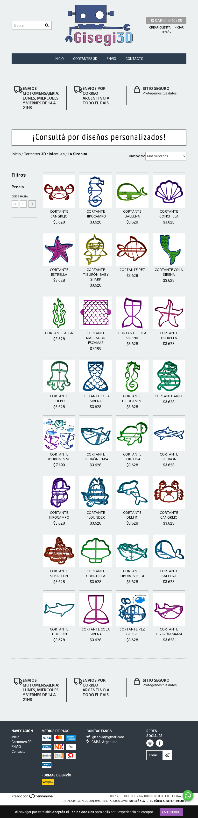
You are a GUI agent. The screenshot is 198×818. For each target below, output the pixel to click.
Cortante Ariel (169, 396)
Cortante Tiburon (169, 456)
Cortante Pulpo (59, 398)
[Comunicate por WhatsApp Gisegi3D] (188, 795)
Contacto (134, 59)
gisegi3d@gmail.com (108, 737)
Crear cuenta (159, 27)
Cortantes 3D (85, 59)
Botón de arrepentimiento (168, 801)
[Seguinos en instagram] (150, 743)
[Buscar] (47, 25)
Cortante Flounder (95, 515)
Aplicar (32, 204)
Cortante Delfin (132, 515)
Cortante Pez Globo (132, 631)
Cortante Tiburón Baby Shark (95, 274)
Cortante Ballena (132, 213)
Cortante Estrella (59, 272)
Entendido (171, 812)
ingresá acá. (137, 801)
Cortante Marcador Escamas (95, 338)
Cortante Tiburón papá (95, 456)
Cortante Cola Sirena (169, 272)
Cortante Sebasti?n (59, 573)
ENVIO (111, 59)
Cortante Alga (59, 333)
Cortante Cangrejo (59, 213)
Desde (15, 196)
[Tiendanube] (33, 797)
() (168, 20)
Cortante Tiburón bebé (132, 573)
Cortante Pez (132, 269)
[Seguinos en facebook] (159, 743)
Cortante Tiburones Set (59, 456)
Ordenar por (137, 156)
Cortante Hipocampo (95, 213)
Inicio (59, 59)
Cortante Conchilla (168, 213)
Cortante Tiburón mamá (168, 631)
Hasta (23, 196)
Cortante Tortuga (132, 456)
